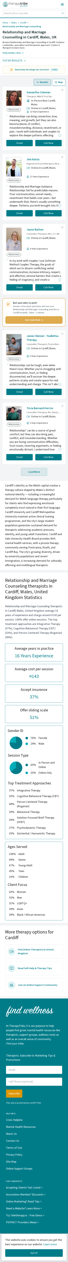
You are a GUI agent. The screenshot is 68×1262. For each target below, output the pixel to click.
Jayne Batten (35, 230)
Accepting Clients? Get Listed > (24, 1188)
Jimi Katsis (33, 159)
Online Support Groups (19, 1169)
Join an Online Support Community (37, 985)
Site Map (11, 1162)
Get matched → (34, 320)
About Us (11, 1134)
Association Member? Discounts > (26, 1195)
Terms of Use (14, 1148)
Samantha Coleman (38, 92)
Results (44, 82)
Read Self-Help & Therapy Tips (35, 968)
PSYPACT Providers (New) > (22, 1222)
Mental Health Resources (21, 1127)
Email (19, 143)
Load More (34, 472)
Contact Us (12, 1141)
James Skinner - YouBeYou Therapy (42, 338)
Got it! (34, 1253)
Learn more (50, 1244)
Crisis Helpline (14, 1120)
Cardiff (23, 22)
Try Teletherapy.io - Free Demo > (25, 1215)
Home (5, 22)
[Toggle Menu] (62, 4)
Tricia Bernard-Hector (40, 408)
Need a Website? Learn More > (24, 1208)
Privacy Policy (14, 1155)
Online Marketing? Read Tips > (24, 1202)
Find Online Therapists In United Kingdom (36, 951)
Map (60, 82)
